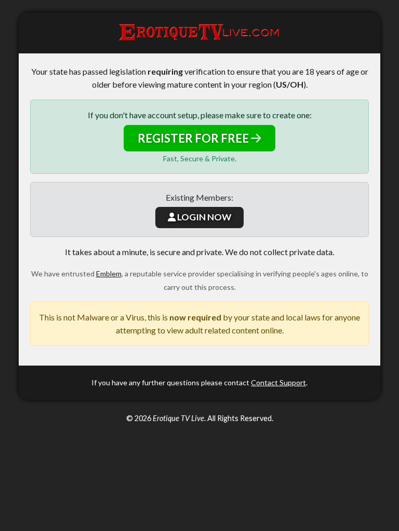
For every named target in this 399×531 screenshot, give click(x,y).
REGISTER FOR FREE (194, 138)
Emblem (109, 273)
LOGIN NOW (203, 217)
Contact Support (278, 382)
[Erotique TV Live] (199, 33)
